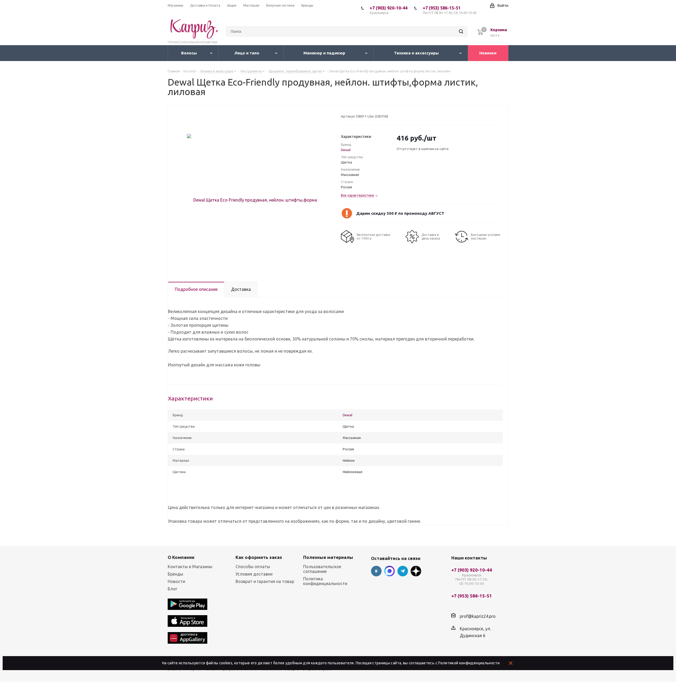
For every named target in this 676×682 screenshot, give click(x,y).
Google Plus (416, 571)
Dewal (345, 150)
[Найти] (461, 31)
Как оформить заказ (259, 557)
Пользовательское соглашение (322, 569)
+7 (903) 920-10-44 (388, 10)
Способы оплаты (253, 566)
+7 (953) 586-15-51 (449, 10)
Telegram (402, 571)
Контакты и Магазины (190, 566)
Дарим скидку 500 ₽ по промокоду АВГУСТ (400, 213)
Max (389, 571)
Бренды (175, 574)
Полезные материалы (328, 557)
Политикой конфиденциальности (469, 663)
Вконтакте (376, 571)
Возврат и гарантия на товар (265, 581)
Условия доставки (254, 574)
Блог (172, 588)
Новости (176, 581)
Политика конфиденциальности (325, 581)
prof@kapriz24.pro (478, 616)
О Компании (181, 557)
